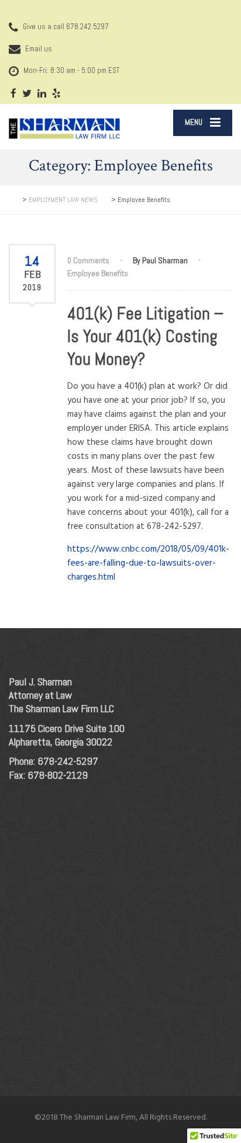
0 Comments (88, 260)
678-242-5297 (67, 761)
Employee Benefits (97, 273)
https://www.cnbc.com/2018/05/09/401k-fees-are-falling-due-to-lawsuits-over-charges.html (148, 563)
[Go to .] (14, 200)
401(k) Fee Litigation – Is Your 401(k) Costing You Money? (145, 336)
